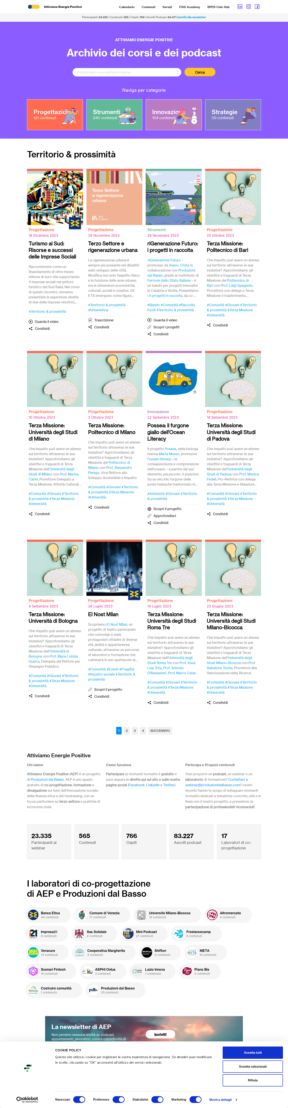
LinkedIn (153, 785)
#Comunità (169, 305)
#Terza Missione (240, 310)
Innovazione (158, 411)
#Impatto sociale (101, 674)
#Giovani (232, 305)
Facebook (137, 785)
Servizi (167, 7)
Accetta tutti (253, 1052)
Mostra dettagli (220, 1099)
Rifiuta (253, 1080)
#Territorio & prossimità (47, 311)
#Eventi (112, 669)
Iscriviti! (160, 1034)
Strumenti (156, 229)
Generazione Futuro (164, 260)
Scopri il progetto (167, 509)
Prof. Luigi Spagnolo (237, 285)
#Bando (153, 305)
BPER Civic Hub (218, 7)
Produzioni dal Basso (47, 779)
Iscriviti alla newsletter (192, 17)
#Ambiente (156, 493)
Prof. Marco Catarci (183, 673)
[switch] (119, 1099)
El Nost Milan (116, 624)
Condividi (42, 328)
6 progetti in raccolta (165, 295)
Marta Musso (169, 454)
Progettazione (41, 229)
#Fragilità (126, 669)
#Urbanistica (98, 310)
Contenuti (148, 7)
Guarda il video (47, 321)
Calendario (126, 7)
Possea (170, 449)
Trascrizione (103, 320)
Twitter (168, 785)
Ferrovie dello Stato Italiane (169, 280)
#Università (216, 315)
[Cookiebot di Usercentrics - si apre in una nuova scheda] (27, 1100)
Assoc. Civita (179, 265)
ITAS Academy (189, 7)
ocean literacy (160, 459)
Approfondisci (164, 516)
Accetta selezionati (253, 1066)
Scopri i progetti (166, 327)
